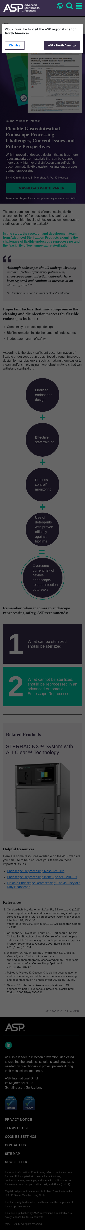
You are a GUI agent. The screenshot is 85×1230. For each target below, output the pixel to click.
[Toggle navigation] (78, 6)
